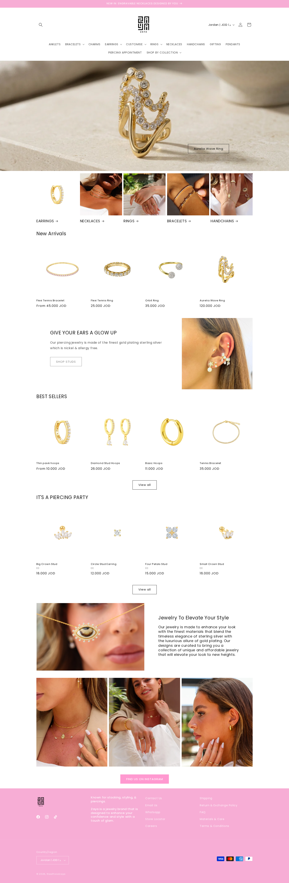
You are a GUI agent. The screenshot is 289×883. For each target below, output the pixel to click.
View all (144, 485)
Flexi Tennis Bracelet (50, 300)
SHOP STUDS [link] (66, 362)
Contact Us (153, 798)
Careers (151, 826)
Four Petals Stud (156, 564)
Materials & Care (212, 819)
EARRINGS (45, 221)
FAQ (203, 812)
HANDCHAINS (222, 221)
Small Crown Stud (212, 564)
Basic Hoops (154, 463)
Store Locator (155, 819)
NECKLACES (90, 221)
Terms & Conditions (214, 826)
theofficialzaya (56, 874)
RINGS (128, 221)
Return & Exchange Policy (218, 805)
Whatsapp (152, 812)
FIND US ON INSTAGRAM (144, 779)
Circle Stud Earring (103, 564)
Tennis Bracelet (210, 463)
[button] (40, 24)
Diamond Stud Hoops (105, 463)
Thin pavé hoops (47, 463)
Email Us (151, 805)
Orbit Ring (152, 300)
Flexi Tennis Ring (102, 300)
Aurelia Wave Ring (208, 149)
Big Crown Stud (46, 564)
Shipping (206, 798)
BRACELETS (177, 221)
